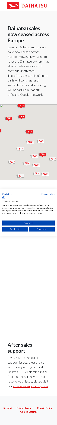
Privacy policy (48, 194)
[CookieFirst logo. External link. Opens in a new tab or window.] (3, 197)
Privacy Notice (24, 407)
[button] (21, 117)
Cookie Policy (44, 407)
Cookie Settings (29, 411)
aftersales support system (30, 386)
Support (7, 407)
